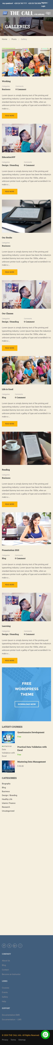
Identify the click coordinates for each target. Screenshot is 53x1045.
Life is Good (7, 389)
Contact (5, 970)
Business (6, 89)
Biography (6, 783)
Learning (6, 626)
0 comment (21, 89)
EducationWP (8, 157)
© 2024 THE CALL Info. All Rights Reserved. (20, 1035)
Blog (4, 397)
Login (43, 6)
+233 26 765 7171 (20, 3)
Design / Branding (10, 165)
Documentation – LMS (11, 1019)
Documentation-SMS (11, 1015)
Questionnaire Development (30, 732)
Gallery (5, 997)
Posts (14, 39)
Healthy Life (7, 799)
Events (5, 992)
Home (4, 39)
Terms (13, 1040)
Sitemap (21, 1040)
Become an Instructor (11, 974)
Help (4, 1001)
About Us (6, 960)
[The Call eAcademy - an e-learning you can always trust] (24, 13)
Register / (44, 3)
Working (6, 81)
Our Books (7, 237)
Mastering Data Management (31, 761)
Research (6, 807)
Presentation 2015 (10, 550)
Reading (6, 469)
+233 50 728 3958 (34, 3)
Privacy (5, 1040)
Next (49, 62)
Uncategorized (8, 811)
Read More (9, 116)
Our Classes (7, 313)
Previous (4, 62)
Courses (5, 988)
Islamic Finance (8, 803)
